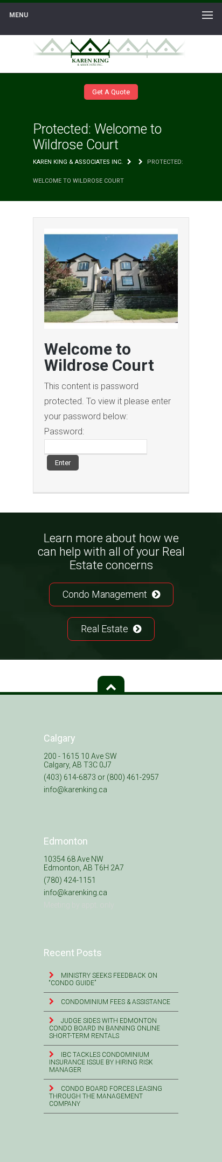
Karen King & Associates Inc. (78, 161)
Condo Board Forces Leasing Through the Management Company (105, 1096)
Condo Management (106, 594)
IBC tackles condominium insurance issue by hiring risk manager (101, 1062)
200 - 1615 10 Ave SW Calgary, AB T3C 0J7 (80, 760)
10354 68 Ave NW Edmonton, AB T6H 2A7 (84, 863)
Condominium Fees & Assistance (114, 1002)
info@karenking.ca (75, 789)
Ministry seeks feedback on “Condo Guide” (103, 979)
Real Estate (105, 628)
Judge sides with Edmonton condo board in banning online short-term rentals (104, 1028)
